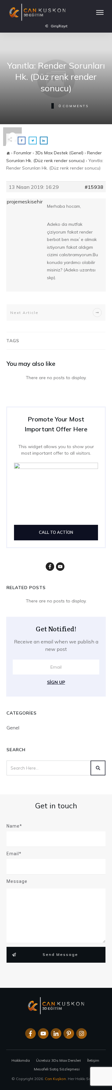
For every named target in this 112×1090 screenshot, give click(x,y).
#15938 (94, 187)
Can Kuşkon (55, 1078)
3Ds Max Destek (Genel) (59, 153)
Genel (13, 727)
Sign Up (56, 682)
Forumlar (22, 153)
